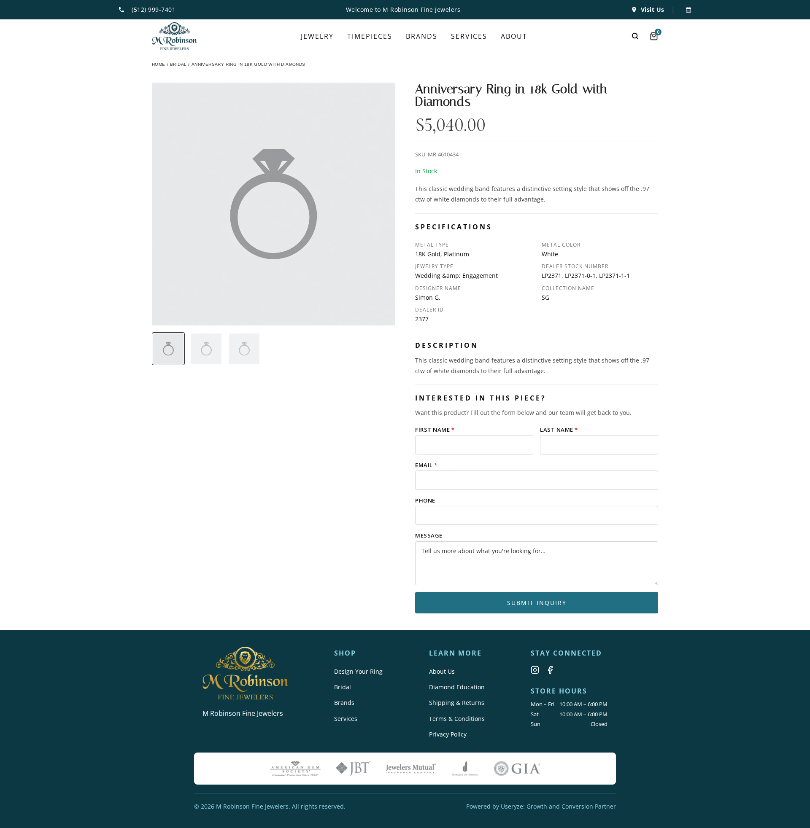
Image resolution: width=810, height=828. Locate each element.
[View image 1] (168, 348)
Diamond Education (457, 687)
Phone (425, 500)
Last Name (559, 429)
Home (158, 64)
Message (429, 535)
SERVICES (469, 36)
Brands (344, 703)
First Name (434, 429)
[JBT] (353, 768)
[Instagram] (535, 670)
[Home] (174, 36)
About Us (442, 671)
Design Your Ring (358, 671)
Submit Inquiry (537, 603)
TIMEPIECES (369, 36)
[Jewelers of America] (464, 768)
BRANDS (421, 36)
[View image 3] (244, 348)
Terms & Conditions (457, 719)
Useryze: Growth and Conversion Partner (558, 806)
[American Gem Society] (295, 768)
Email (426, 465)
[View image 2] (206, 348)
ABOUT (514, 36)
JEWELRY (317, 36)
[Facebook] (550, 670)
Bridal (342, 687)
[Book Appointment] (687, 9)
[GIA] (517, 768)
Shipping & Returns (456, 703)
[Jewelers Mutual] (411, 768)
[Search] (635, 36)
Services (345, 719)
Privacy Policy (448, 734)
